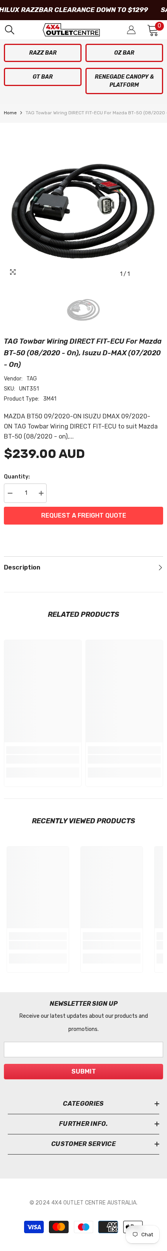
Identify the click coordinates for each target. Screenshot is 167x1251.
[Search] (10, 30)
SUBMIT (83, 1071)
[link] (42, 759)
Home (10, 112)
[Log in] (131, 30)
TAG (31, 378)
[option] (83, 202)
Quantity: (17, 476)
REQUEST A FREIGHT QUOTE (83, 515)
